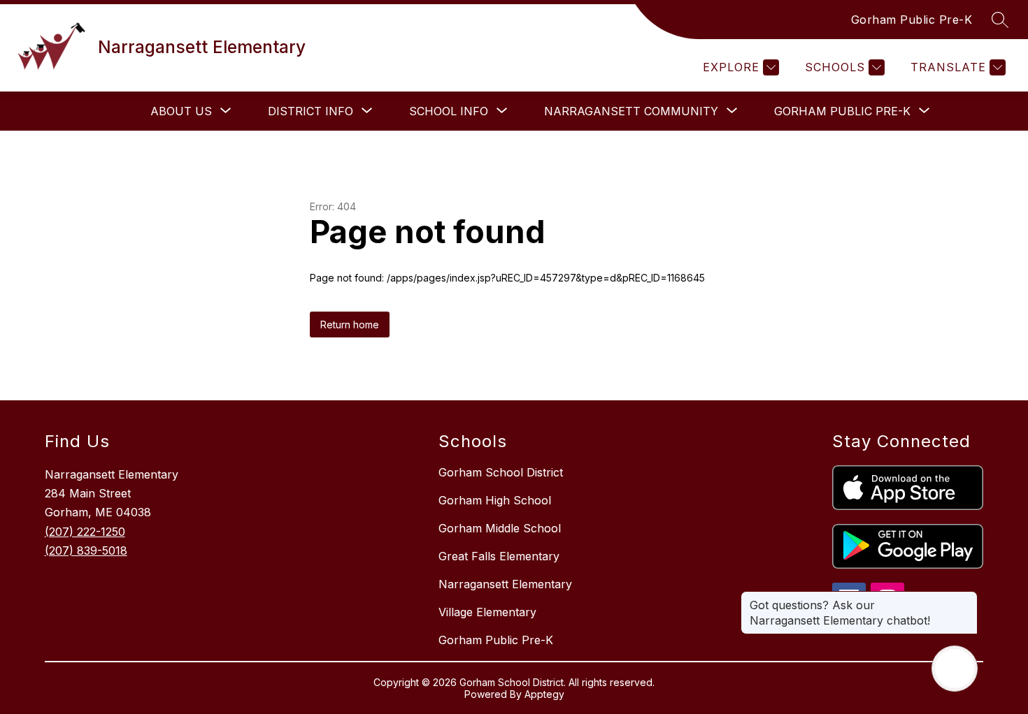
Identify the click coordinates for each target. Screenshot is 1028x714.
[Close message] (966, 598)
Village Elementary (487, 612)
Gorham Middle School (499, 528)
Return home (349, 324)
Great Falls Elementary (498, 556)
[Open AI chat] (954, 668)
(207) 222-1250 (85, 532)
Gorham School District (500, 472)
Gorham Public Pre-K (912, 20)
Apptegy (544, 694)
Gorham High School (494, 500)
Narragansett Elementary (505, 584)
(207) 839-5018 (86, 551)
